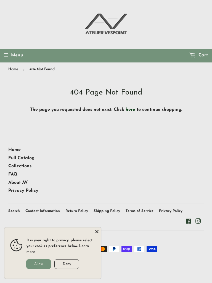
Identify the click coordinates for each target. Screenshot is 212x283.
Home (13, 69)
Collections (19, 166)
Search (14, 211)
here (130, 110)
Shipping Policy (107, 211)
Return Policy (76, 211)
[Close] (97, 231)
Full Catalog (21, 158)
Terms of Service (139, 211)
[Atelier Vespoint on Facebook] (188, 222)
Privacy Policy (23, 190)
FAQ (12, 174)
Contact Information (42, 211)
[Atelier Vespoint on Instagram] (198, 222)
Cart (202, 55)
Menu (17, 55)
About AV (18, 182)
